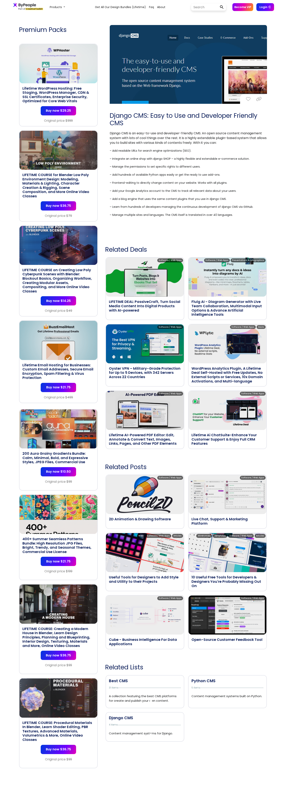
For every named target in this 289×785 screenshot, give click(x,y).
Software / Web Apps (170, 260)
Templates (220, 535)
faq (151, 7)
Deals (261, 326)
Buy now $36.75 (58, 205)
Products (56, 7)
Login (264, 7)
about (161, 7)
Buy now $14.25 (58, 301)
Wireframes (204, 535)
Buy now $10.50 (58, 471)
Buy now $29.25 (58, 110)
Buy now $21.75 (58, 387)
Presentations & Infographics (248, 260)
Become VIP (242, 7)
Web (140, 535)
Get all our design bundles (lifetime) (120, 7)
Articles (177, 535)
